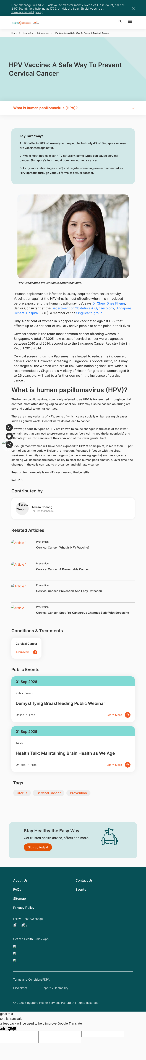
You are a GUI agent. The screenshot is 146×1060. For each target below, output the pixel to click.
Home (14, 33)
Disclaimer (20, 988)
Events (80, 889)
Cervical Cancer (48, 793)
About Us (20, 880)
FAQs (17, 889)
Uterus (22, 793)
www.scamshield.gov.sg (27, 12)
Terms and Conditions (27, 979)
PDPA (46, 979)
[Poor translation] (12, 1028)
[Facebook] (25, 925)
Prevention (78, 793)
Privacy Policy (23, 908)
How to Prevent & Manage (35, 33)
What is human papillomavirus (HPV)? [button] (45, 108)
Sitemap (19, 898)
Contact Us (84, 880)
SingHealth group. (89, 313)
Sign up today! (38, 847)
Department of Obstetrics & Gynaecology (82, 308)
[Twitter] (16, 925)
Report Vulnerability (55, 988)
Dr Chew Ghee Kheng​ (108, 303)
